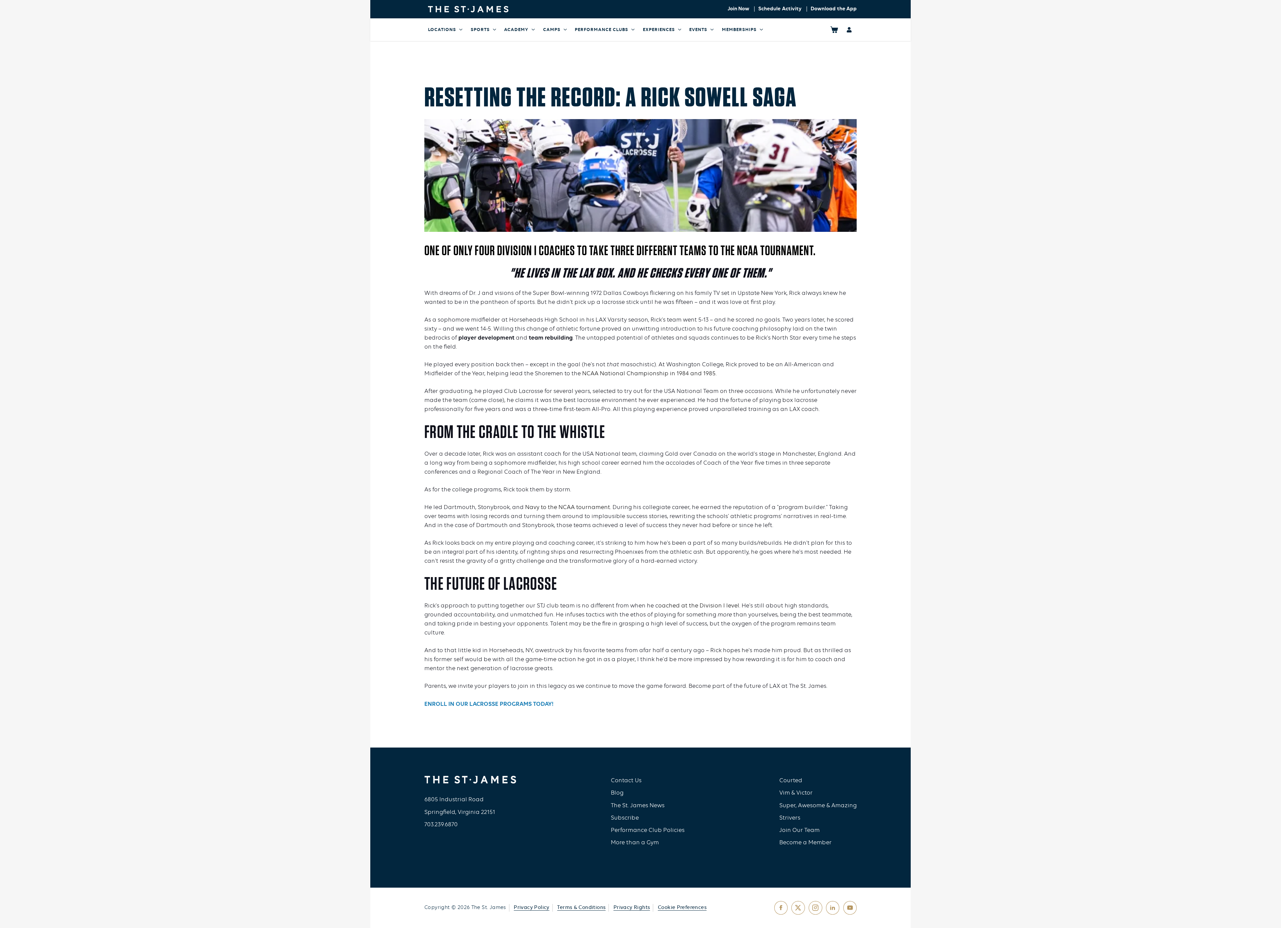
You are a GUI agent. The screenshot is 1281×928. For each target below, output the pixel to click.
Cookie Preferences (682, 907)
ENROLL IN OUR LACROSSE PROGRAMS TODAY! (488, 704)
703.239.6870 (441, 825)
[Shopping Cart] (834, 29)
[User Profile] (849, 29)
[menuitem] (445, 30)
